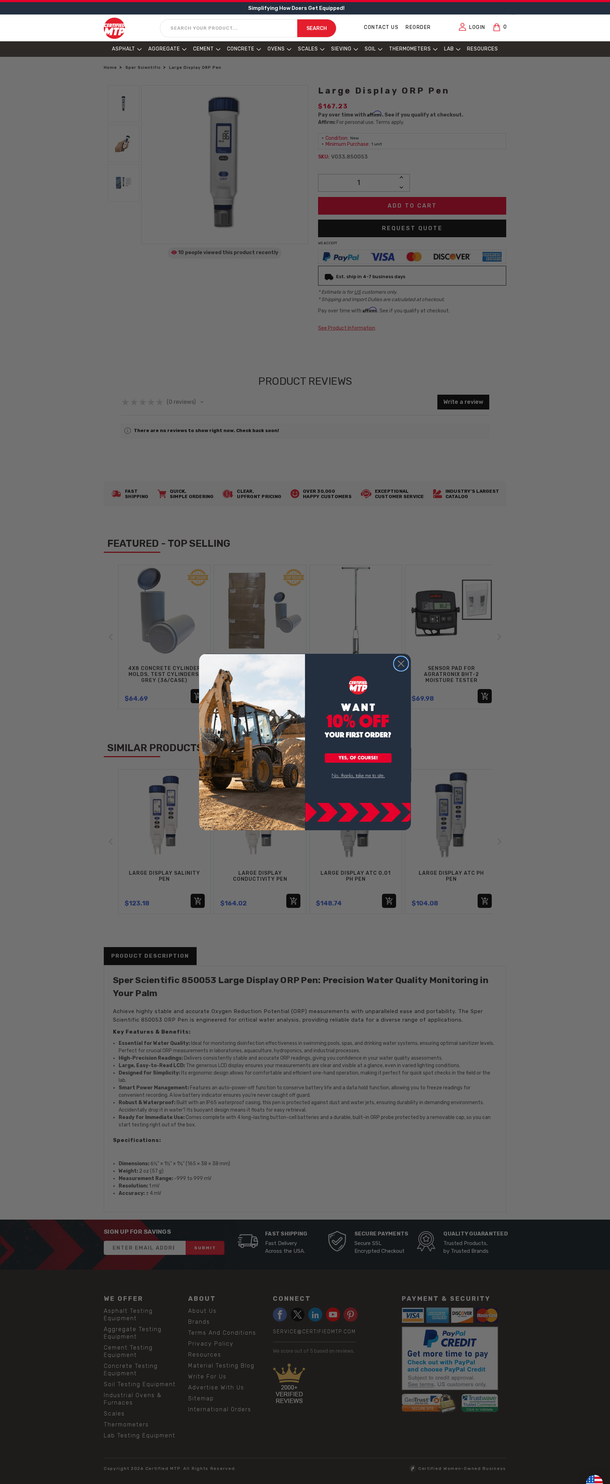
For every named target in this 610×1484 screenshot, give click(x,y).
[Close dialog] (401, 664)
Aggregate (164, 49)
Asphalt (123, 49)
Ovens (276, 49)
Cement (203, 49)
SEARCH (316, 28)
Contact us (381, 27)
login (477, 27)
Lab (449, 49)
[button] (358, 759)
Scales (308, 49)
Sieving (341, 49)
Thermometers (410, 49)
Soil (370, 49)
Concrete (241, 49)
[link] (358, 775)
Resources (482, 49)
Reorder (418, 27)
